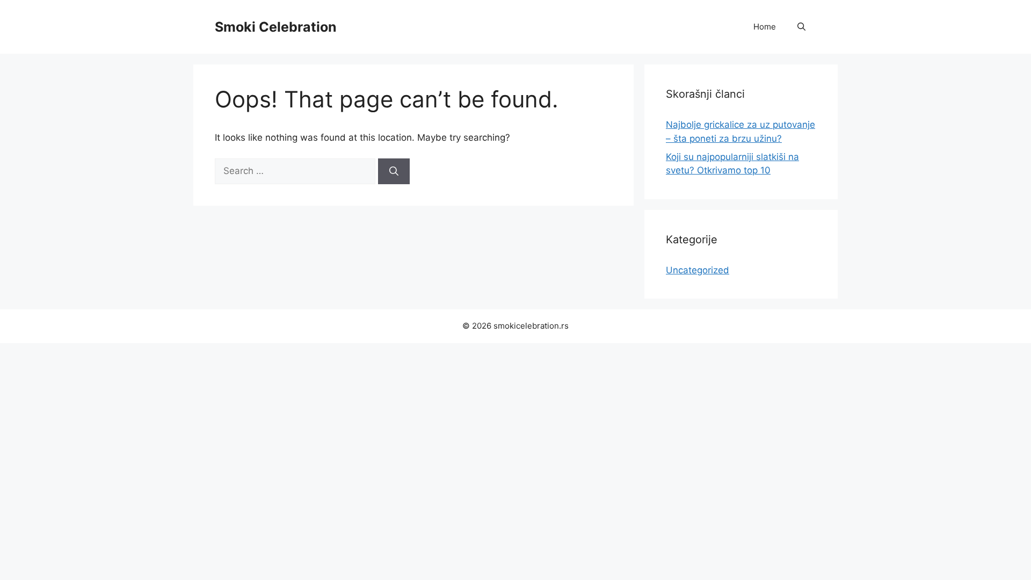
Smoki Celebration (276, 27)
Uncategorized (697, 270)
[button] (801, 27)
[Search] (394, 171)
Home (764, 26)
